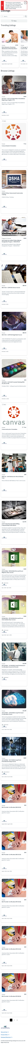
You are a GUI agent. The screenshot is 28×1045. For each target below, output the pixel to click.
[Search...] (12, 16)
